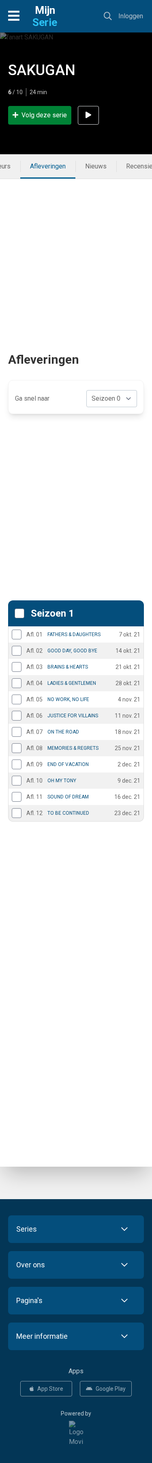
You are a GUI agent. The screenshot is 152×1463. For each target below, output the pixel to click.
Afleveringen (48, 166)
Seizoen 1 (52, 613)
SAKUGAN (41, 70)
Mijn (44, 16)
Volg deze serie (44, 115)
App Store (50, 1388)
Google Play (111, 1388)
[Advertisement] (76, 255)
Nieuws (96, 166)
